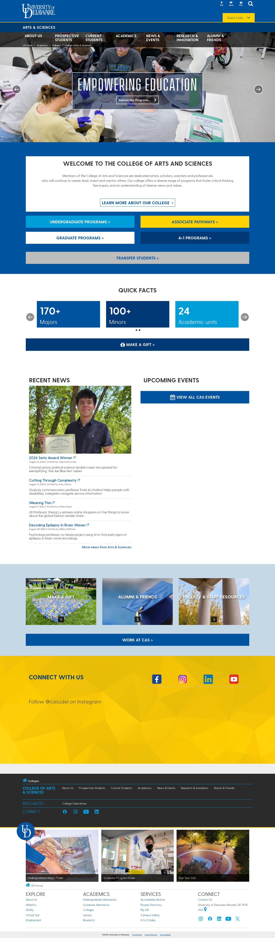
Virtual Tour (33, 915)
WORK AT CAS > (137, 639)
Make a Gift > (140, 344)
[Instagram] (201, 919)
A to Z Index (148, 920)
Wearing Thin (40, 502)
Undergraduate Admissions (99, 899)
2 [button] (140, 330)
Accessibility (165, 935)
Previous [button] (30, 317)
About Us (33, 36)
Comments (137, 935)
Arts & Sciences (39, 27)
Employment (33, 920)
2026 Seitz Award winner (50, 457)
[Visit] (221, 4)
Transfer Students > (137, 257)
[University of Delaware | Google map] (205, 909)
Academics (126, 36)
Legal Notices (151, 935)
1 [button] (136, 330)
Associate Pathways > (195, 221)
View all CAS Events (197, 397)
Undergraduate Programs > (80, 221)
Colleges (56, 45)
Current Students (93, 38)
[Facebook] (210, 919)
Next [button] (244, 317)
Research (89, 920)
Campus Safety (150, 915)
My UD (145, 909)
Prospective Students (67, 38)
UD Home (27, 45)
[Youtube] (228, 919)
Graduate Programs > (80, 237)
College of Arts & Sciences (78, 45)
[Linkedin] (219, 919)
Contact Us (205, 899)
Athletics (31, 904)
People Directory (151, 904)
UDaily (30, 909)
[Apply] (231, 4)
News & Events (153, 38)
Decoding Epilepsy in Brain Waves (57, 525)
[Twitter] (237, 919)
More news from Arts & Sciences (106, 547)
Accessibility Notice (153, 899)
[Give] (241, 4)
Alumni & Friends (215, 38)
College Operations (74, 803)
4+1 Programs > (194, 237)
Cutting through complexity (53, 480)
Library (87, 915)
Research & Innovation (187, 38)
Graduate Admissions (96, 904)
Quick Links (235, 17)
